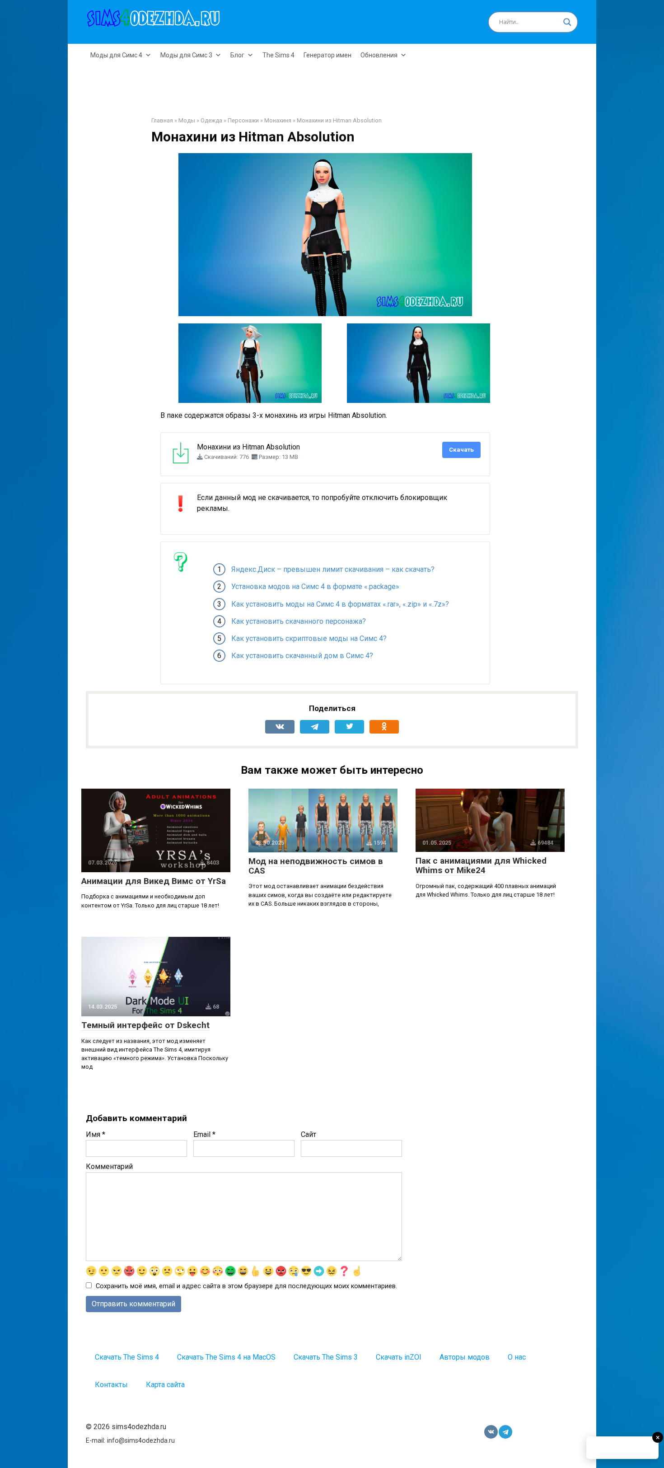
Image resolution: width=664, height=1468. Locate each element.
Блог (237, 55)
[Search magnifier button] (567, 22)
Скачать (461, 449)
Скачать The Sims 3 (326, 1357)
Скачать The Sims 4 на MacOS (226, 1357)
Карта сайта (165, 1384)
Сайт (308, 1134)
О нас (517, 1357)
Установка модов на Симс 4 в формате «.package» (315, 586)
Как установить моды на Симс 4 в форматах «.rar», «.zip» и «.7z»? (340, 604)
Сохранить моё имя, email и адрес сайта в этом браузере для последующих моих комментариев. (246, 1286)
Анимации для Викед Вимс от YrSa (153, 881)
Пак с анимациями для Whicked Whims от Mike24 (481, 865)
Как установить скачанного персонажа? (298, 621)
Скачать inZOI (398, 1357)
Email (204, 1134)
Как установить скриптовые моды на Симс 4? (309, 638)
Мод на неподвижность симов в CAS (315, 866)
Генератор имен (327, 55)
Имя (95, 1134)
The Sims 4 (278, 55)
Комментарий (109, 1166)
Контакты (111, 1384)
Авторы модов (465, 1357)
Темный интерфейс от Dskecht (145, 1025)
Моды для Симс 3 (186, 55)
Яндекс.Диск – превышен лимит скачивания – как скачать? (333, 569)
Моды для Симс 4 (116, 55)
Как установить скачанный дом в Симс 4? (302, 655)
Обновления (378, 55)
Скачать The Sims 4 (127, 1357)
